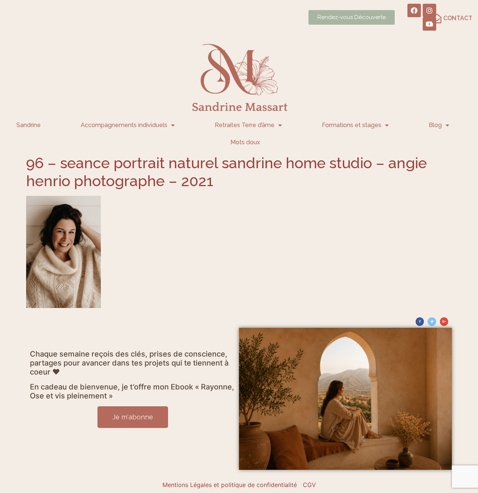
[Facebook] (414, 10)
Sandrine (28, 125)
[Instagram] (429, 10)
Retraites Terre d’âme (244, 125)
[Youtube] (429, 24)
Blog (435, 125)
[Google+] (444, 321)
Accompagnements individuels (124, 125)
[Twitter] (432, 321)
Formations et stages (351, 125)
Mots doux (245, 142)
